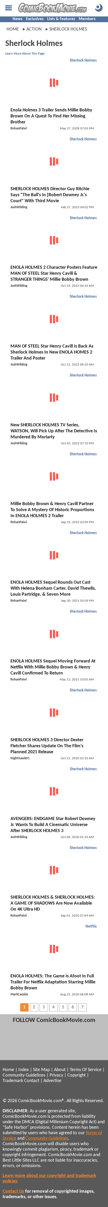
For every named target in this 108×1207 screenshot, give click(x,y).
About (60, 1070)
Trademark (13, 1081)
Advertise (52, 1081)
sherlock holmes (68, 29)
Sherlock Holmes (83, 61)
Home (13, 29)
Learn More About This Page (24, 53)
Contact (31, 1081)
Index (23, 1070)
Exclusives (35, 19)
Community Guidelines (24, 1075)
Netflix (91, 927)
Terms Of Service (85, 1070)
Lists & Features (61, 19)
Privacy (56, 1075)
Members (87, 19)
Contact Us (13, 1191)
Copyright (76, 1075)
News (17, 19)
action (34, 29)
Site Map (41, 1070)
